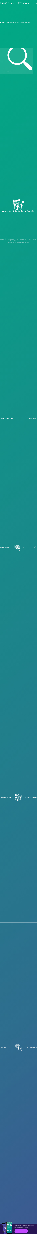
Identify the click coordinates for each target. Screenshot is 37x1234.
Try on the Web (21, 1231)
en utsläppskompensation (29, 547)
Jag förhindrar (32, 1048)
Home (3, 22)
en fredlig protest (31, 797)
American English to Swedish (14, 22)
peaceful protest (6, 797)
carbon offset (4, 547)
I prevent (3, 1048)
